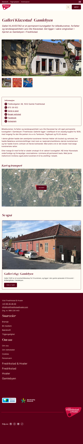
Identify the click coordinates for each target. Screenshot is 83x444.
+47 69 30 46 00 (9, 304)
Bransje (5, 322)
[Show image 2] (17, 83)
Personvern (7, 358)
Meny (76, 7)
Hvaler (6, 373)
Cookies (5, 354)
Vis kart (41, 187)
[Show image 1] (6, 83)
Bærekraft (5, 2)
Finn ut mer (10, 285)
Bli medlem (7, 326)
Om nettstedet (8, 350)
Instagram (12, 121)
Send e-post (13, 111)
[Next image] (77, 58)
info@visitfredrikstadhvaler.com (15, 307)
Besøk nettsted (14, 114)
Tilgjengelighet (14, 2)
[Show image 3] (28, 83)
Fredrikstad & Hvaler (14, 363)
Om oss (5, 346)
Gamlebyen (9, 378)
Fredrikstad (9, 368)
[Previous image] (6, 58)
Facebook (12, 118)
